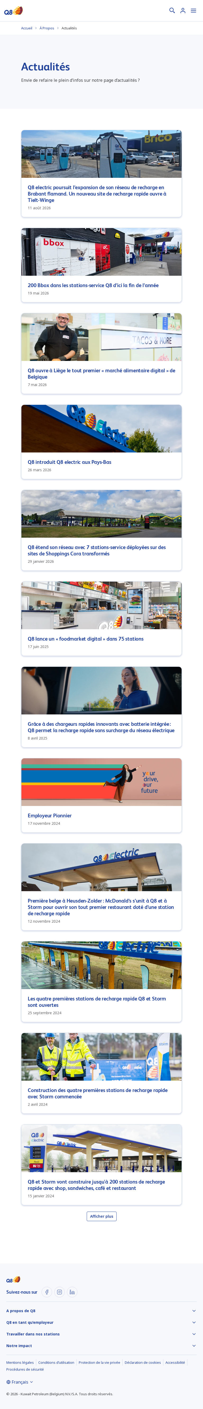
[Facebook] (46, 1292)
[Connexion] (183, 10)
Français (20, 1382)
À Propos (47, 28)
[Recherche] (172, 10)
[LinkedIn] (72, 1292)
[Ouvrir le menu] (193, 10)
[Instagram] (59, 1292)
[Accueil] (13, 10)
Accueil (26, 28)
